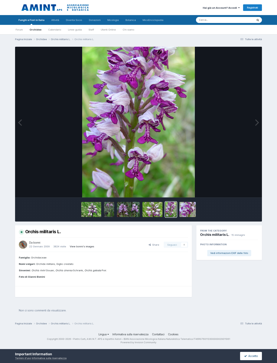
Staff (91, 29)
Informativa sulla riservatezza (130, 334)
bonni (36, 242)
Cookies (173, 334)
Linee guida (75, 29)
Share (155, 244)
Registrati (252, 7)
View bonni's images (82, 246)
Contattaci (158, 334)
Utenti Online (108, 29)
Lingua (103, 334)
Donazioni (95, 19)
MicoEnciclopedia (153, 19)
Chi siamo (128, 29)
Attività (55, 19)
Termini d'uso (23, 358)
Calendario (54, 29)
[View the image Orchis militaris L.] (91, 209)
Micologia (113, 19)
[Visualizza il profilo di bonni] (23, 245)
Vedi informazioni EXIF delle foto (229, 252)
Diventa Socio (74, 19)
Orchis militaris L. (214, 235)
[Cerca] (258, 20)
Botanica (130, 19)
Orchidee (35, 29)
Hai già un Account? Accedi (220, 7)
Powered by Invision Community (138, 342)
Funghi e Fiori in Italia (31, 19)
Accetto (252, 356)
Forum (19, 29)
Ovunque (243, 19)
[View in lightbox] (138, 122)
